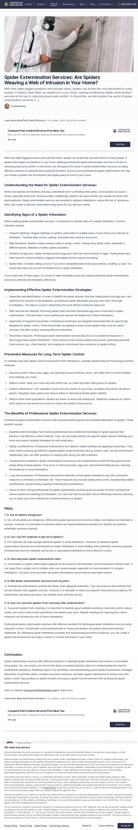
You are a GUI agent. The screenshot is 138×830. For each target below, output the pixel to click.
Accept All (125, 825)
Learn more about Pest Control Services (24, 120)
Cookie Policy (49, 787)
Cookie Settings (106, 825)
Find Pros (120, 144)
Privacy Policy (10, 825)
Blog (93, 4)
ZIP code (12, 140)
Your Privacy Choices (59, 825)
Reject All (86, 825)
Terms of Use (26, 825)
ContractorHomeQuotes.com (40, 690)
